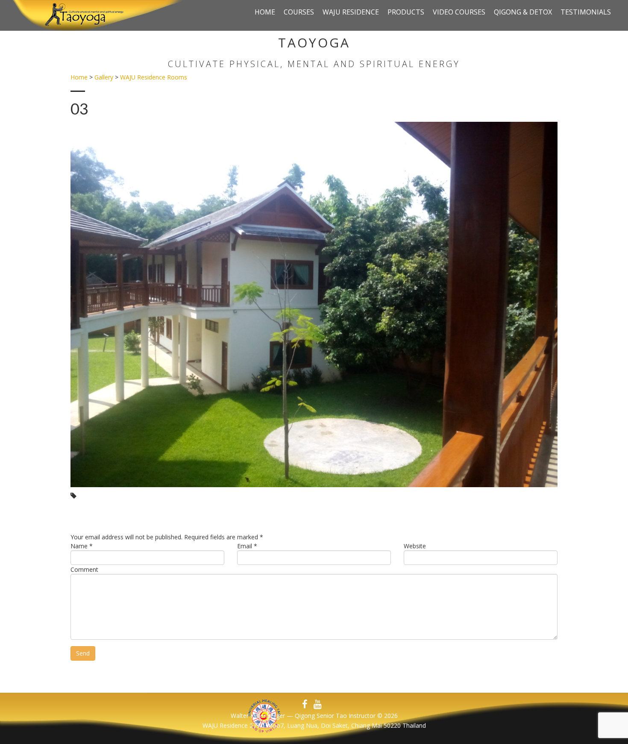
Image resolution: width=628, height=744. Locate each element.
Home (265, 12)
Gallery (103, 77)
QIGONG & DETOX (523, 12)
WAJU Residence (351, 12)
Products (405, 12)
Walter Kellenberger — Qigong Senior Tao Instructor (303, 716)
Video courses (459, 12)
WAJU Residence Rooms (153, 77)
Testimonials (586, 12)
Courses (299, 12)
